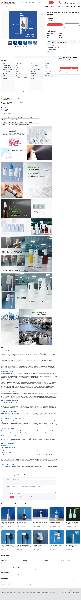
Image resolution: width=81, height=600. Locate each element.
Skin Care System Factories (43, 581)
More (2, 586)
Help (58, 6)
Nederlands (43, 592)
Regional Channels (55, 590)
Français (24, 592)
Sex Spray (12, 584)
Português (19, 592)
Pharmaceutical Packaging (17, 9)
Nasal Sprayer (4, 560)
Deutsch (38, 592)
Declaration (54, 594)
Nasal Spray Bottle (24, 560)
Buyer (52, 6)
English (11, 592)
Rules (79, 6)
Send (12, 496)
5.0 (64, 59)
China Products (15, 590)
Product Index (62, 590)
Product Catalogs (19, 558)
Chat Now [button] (72, 24)
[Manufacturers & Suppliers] (8, 2)
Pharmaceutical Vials (16, 574)
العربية (47, 592)
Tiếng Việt (69, 592)
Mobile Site (68, 590)
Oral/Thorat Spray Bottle (65, 560)
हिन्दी (57, 592)
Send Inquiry (55, 24)
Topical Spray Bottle (25, 562)
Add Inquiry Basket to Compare (23, 47)
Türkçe (65, 592)
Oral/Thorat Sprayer (44, 560)
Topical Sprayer (4, 562)
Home (2, 9)
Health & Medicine (8, 9)
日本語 (54, 592)
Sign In (48, 51)
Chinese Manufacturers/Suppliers (25, 590)
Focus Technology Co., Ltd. (32, 594)
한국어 (51, 592)
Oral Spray (19, 584)
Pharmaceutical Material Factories (21, 581)
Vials (24, 9)
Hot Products (9, 590)
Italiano (34, 592)
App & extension (65, 6)
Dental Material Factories (7, 581)
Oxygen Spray (5, 584)
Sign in (78, 3)
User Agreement (47, 594)
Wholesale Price (42, 590)
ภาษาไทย (61, 592)
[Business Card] (77, 62)
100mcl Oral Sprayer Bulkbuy (29, 584)
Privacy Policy (59, 594)
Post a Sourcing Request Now (37, 496)
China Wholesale (35, 590)
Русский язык (29, 592)
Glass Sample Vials (6, 574)
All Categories (5, 6)
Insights (72, 590)
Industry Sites (48, 590)
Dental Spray (53, 581)
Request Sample (67, 27)
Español (15, 592)
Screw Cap (42, 562)
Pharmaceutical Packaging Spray (65, 581)
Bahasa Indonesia (76, 592)
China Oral (33, 581)
